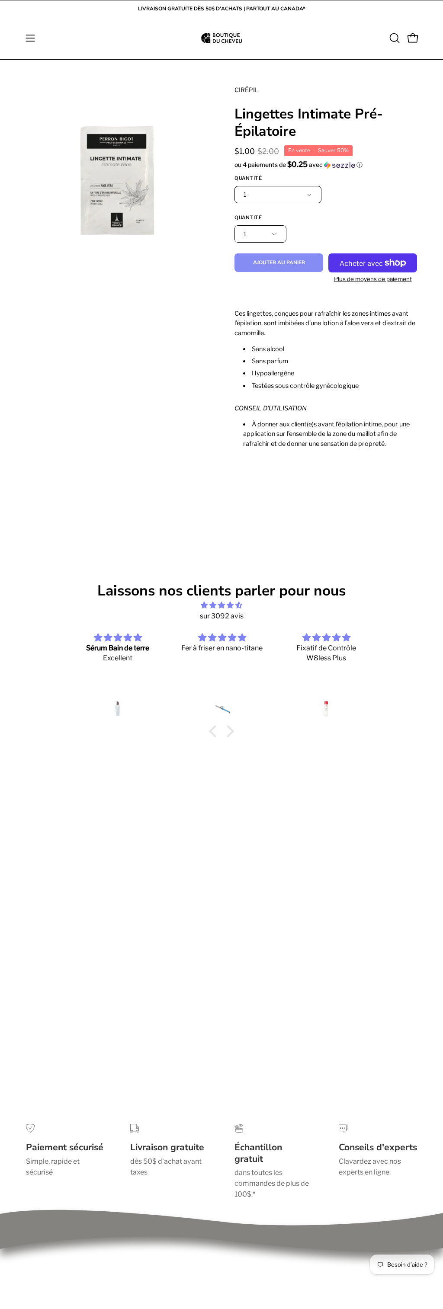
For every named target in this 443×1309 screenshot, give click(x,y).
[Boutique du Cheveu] (221, 38)
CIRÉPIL (246, 89)
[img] (221, 605)
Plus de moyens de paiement (373, 278)
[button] (394, 38)
